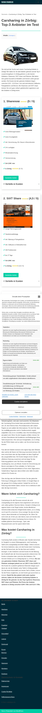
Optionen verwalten (21, 412)
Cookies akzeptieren (21, 402)
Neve (3, 711)
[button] (39, 297)
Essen (3, 649)
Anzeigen (11, 35)
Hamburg (4, 609)
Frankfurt (4, 625)
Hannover (4, 663)
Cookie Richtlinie (6, 691)
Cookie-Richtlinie (13, 416)
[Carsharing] (7, 2)
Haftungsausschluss (8, 697)
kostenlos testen (11, 178)
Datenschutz (22, 416)
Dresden (4, 658)
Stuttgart (4, 628)
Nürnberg (4, 668)
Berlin (3, 604)
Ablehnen (21, 407)
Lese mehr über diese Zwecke (30, 395)
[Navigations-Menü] (38, 2)
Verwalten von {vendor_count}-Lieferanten (10, 395)
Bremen (4, 652)
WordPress (19, 711)
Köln (2, 620)
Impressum (30, 416)
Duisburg (4, 674)
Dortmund (4, 644)
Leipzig (3, 639)
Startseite (4, 14)
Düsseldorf (4, 633)
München (4, 614)
